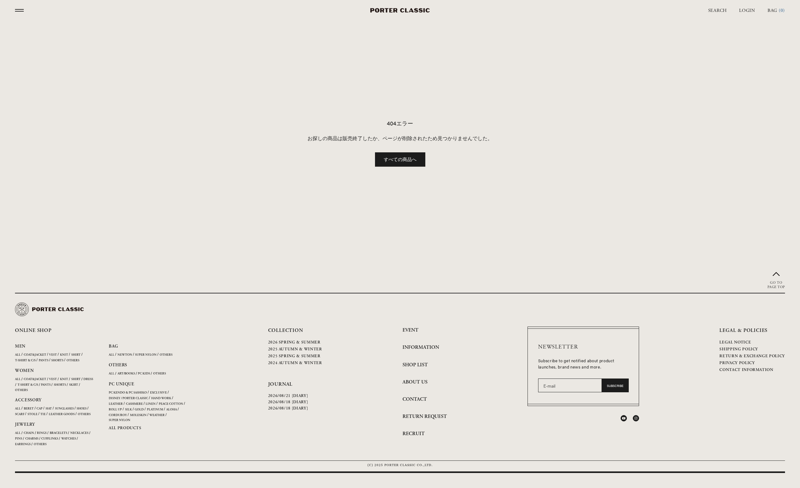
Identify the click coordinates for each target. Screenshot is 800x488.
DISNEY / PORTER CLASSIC (128, 398)
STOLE (33, 414)
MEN (20, 346)
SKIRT (73, 385)
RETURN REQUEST (424, 416)
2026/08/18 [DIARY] (288, 402)
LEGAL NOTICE (735, 342)
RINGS (42, 433)
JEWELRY (25, 424)
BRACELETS (58, 433)
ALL (18, 355)
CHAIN (29, 433)
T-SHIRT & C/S (25, 360)
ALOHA (171, 410)
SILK (128, 410)
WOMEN (24, 371)
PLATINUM (155, 410)
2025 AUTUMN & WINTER (295, 349)
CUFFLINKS (49, 439)
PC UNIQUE (121, 384)
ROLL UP (115, 410)
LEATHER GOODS (62, 414)
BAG (113, 346)
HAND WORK (161, 398)
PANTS (43, 360)
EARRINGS (23, 444)
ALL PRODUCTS (125, 428)
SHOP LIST (415, 365)
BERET (29, 409)
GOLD (139, 410)
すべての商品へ (400, 159)
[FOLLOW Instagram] (636, 418)
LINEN (151, 404)
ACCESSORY (28, 400)
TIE (43, 414)
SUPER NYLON (146, 355)
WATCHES (68, 439)
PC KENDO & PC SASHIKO (128, 393)
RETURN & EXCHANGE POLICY (752, 356)
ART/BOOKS (126, 374)
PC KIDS (144, 374)
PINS (18, 439)
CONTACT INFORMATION (746, 370)
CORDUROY (118, 415)
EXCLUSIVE (158, 393)
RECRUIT (413, 433)
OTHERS (73, 360)
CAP (39, 409)
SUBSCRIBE (615, 386)
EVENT (410, 330)
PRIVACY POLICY (737, 363)
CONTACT (414, 399)
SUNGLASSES (64, 409)
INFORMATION (420, 347)
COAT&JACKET (35, 355)
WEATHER (157, 415)
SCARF (19, 414)
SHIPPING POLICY (738, 349)
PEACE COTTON (171, 404)
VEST (53, 355)
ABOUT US (415, 382)
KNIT (64, 355)
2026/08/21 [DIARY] (288, 396)
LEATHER (116, 404)
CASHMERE (134, 404)
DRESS (88, 379)
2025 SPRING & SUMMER (294, 356)
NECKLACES (79, 433)
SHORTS (57, 360)
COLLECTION (285, 330)
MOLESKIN (138, 415)
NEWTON (125, 355)
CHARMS (31, 439)
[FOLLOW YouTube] (624, 418)
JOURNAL (280, 384)
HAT (49, 409)
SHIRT (76, 355)
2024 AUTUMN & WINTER (295, 363)
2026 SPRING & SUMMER (294, 342)
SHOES (82, 409)
